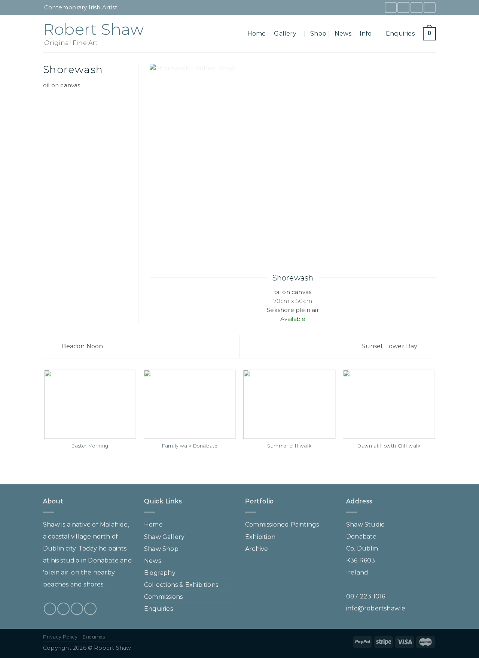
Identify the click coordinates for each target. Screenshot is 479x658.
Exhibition (260, 536)
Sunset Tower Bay (390, 346)
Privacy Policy (60, 637)
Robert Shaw (93, 29)
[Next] (434, 426)
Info (366, 33)
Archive (256, 548)
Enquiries (400, 33)
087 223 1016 (365, 596)
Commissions (163, 596)
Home (256, 33)
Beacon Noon (81, 346)
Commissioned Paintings (282, 524)
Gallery (285, 33)
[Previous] (44, 426)
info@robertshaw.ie (376, 608)
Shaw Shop (161, 548)
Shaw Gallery (164, 536)
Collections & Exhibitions (181, 584)
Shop (318, 33)
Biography (160, 572)
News (343, 33)
